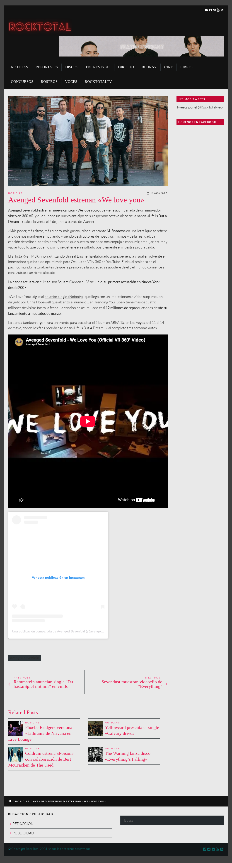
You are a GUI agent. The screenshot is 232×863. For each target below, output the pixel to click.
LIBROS (186, 67)
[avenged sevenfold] (88, 141)
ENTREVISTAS (98, 67)
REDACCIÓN (23, 824)
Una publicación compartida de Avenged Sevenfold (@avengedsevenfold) (65, 631)
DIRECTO (126, 67)
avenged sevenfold (24, 658)
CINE (168, 67)
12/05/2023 (159, 193)
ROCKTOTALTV (98, 82)
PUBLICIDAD (23, 833)
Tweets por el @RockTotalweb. (199, 107)
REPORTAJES (47, 67)
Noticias (15, 193)
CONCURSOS (22, 82)
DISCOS (71, 67)
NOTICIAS (19, 67)
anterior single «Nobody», (64, 297)
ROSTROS (49, 82)
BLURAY (149, 67)
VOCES (71, 82)
